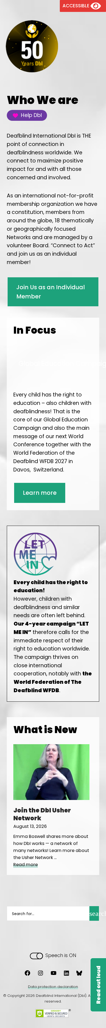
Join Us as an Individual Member (50, 291)
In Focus (34, 330)
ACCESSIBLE (77, 5)
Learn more (40, 493)
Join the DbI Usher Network (42, 814)
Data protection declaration (53, 986)
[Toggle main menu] (73, 42)
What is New (45, 730)
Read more (25, 864)
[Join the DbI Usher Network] (51, 798)
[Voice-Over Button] (98, 985)
